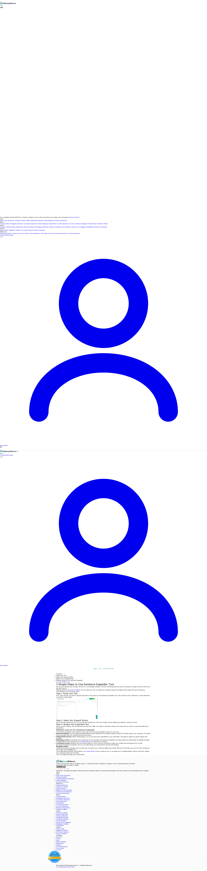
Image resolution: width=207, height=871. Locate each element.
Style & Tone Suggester (79, 227)
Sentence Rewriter (30, 227)
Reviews (7, 235)
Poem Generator (43, 224)
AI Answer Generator (73, 233)
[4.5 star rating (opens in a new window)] (55, 855)
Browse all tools (73, 217)
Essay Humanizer (39, 230)
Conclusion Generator (31, 224)
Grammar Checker (5, 227)
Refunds (63, 867)
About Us (59, 837)
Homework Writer (102, 224)
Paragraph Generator (16, 224)
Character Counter (18, 233)
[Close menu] (17, 452)
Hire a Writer (60, 848)
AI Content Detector (27, 230)
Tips (100, 668)
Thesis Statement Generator (35, 220)
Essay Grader (4, 230)
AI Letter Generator (63, 224)
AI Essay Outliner (20, 220)
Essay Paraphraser (18, 227)
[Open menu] (1, 447)
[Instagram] (59, 769)
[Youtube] (61, 769)
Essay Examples (61, 842)
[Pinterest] (64, 769)
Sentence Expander (55, 227)
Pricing (2, 235)
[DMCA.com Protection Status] (61, 767)
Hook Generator (49, 220)
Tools (1, 5)
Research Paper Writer (89, 224)
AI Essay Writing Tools (63, 682)
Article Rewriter (66, 227)
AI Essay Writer (5, 224)
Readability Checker (93, 227)
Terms (58, 867)
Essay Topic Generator (7, 220)
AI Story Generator (76, 224)
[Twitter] (57, 769)
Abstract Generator (61, 220)
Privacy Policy (70, 867)
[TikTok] (68, 769)
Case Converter (29, 233)
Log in (1, 236)
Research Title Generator (42, 233)
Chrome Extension (62, 846)
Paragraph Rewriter (42, 227)
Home (95, 668)
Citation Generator (6, 233)
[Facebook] (63, 769)
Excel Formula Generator (59, 233)
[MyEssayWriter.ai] (8, 4)
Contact (58, 850)
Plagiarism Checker (14, 230)
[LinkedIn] (66, 769)
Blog (11, 235)
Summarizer (103, 227)
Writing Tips (60, 843)
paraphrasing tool (85, 741)
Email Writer (52, 224)
